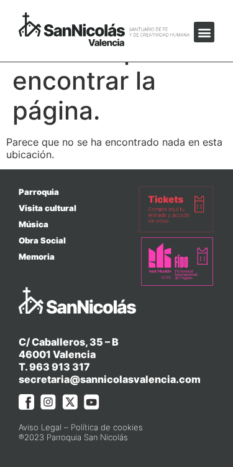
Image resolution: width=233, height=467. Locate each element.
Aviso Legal (40, 427)
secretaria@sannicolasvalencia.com (110, 379)
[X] (70, 402)
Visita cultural (47, 208)
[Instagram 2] (48, 402)
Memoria (37, 257)
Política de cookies (107, 427)
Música (33, 224)
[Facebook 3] (26, 402)
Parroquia (39, 192)
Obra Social (42, 240)
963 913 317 (59, 367)
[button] (204, 32)
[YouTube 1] (91, 402)
